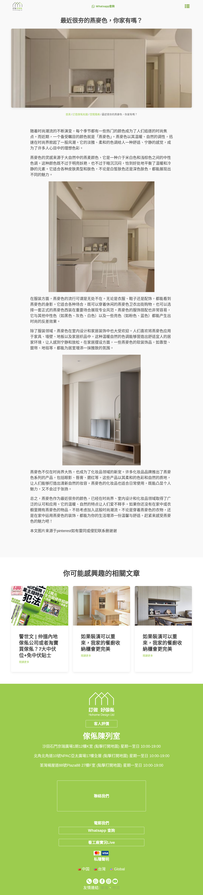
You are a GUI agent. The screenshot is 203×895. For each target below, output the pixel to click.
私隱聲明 (101, 859)
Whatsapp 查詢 (101, 830)
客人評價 (101, 724)
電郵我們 (101, 823)
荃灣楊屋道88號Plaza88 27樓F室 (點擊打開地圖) (81, 765)
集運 (104, 888)
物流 (116, 888)
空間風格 (95, 114)
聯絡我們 (101, 796)
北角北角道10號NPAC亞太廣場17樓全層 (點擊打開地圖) (81, 756)
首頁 (68, 114)
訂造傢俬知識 (80, 114)
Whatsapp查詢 (105, 6)
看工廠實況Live (101, 842)
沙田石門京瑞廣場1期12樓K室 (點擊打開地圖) (80, 746)
